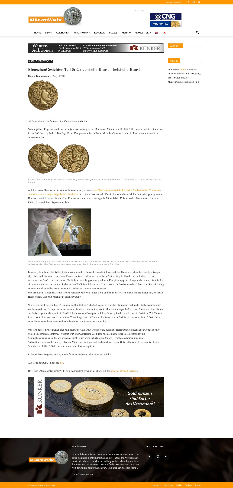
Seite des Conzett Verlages (123, 370)
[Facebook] (188, 2)
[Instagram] (193, 2)
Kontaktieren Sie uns (82, 474)
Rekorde (99, 32)
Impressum (156, 485)
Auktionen (62, 32)
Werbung (188, 485)
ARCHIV (174, 60)
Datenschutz (168, 485)
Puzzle (113, 32)
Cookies (179, 485)
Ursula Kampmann (38, 76)
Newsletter (142, 32)
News (48, 32)
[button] (197, 33)
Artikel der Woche (40, 61)
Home (37, 32)
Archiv (183, 69)
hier (61, 362)
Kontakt (198, 485)
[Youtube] (198, 2)
